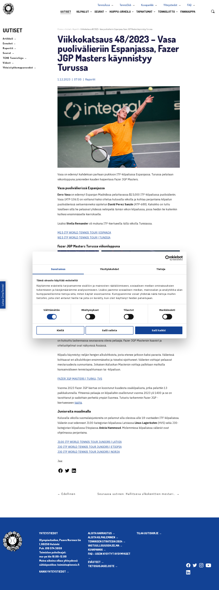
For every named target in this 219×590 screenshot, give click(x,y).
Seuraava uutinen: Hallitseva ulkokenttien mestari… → (139, 494)
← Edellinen (66, 494)
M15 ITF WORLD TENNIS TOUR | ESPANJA (84, 232)
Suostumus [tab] (58, 269)
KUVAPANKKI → (97, 549)
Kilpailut (82, 11)
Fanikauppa (187, 11)
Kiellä (60, 330)
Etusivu (60, 29)
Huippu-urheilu (120, 11)
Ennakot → (9, 43)
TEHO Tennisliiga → (15, 57)
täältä (78, 402)
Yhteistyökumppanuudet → (19, 67)
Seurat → (8, 53)
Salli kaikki (159, 330)
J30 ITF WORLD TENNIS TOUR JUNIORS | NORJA (88, 451)
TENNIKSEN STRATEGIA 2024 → (107, 541)
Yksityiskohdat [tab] (109, 269)
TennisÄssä (104, 5)
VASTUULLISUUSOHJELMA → (105, 545)
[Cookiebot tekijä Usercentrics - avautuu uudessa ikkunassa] (168, 257)
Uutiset (65, 11)
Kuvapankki (147, 5)
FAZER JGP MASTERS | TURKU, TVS (79, 378)
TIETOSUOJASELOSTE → (103, 566)
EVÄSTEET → (96, 562)
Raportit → (9, 48)
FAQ (189, 5)
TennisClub (125, 5)
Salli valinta (109, 330)
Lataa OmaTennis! (2, 295)
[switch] (90, 316)
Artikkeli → (9, 38)
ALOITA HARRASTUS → (101, 533)
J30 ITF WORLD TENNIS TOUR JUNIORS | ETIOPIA (89, 446)
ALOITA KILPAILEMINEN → (103, 537)
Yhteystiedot (170, 5)
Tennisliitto (166, 11)
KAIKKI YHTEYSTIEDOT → (54, 571)
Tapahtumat (144, 11)
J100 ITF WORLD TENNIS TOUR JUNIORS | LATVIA (89, 442)
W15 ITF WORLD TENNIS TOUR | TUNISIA (83, 237)
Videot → (8, 62)
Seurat (99, 11)
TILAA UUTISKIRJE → (149, 533)
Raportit (76, 29)
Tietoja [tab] (160, 269)
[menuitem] (66, 11)
